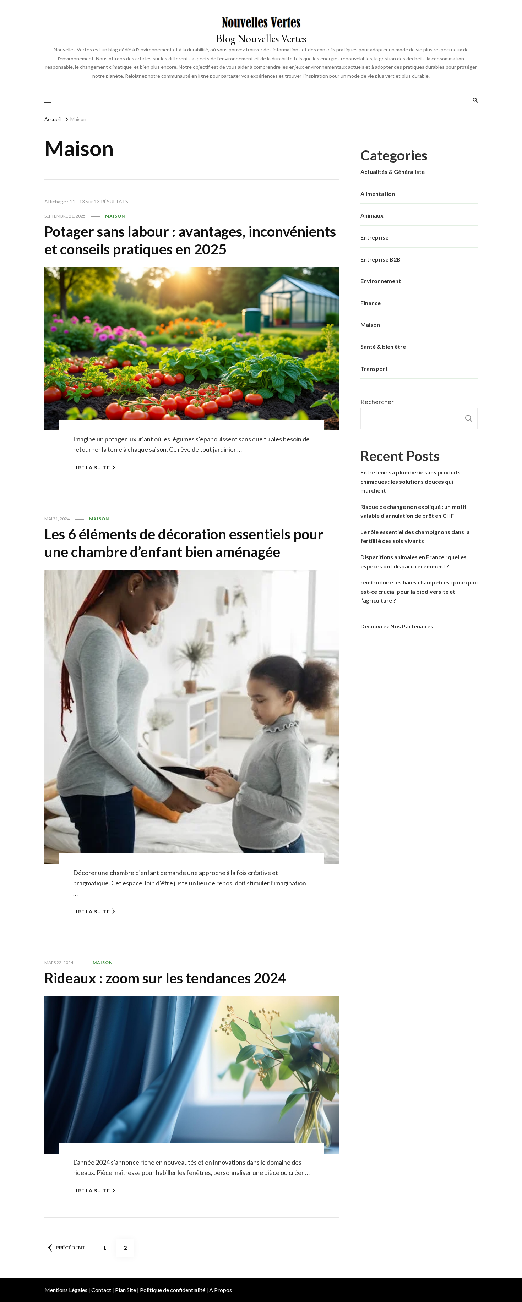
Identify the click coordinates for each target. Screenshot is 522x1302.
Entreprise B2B (380, 259)
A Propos (220, 1289)
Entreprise (374, 237)
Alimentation (377, 193)
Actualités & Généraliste (392, 171)
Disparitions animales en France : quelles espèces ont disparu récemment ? (413, 562)
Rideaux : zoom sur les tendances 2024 (165, 978)
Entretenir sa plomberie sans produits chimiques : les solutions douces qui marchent (410, 481)
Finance (370, 303)
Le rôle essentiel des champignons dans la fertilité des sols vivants (415, 536)
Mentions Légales (65, 1289)
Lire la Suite (91, 468)
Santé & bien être (383, 346)
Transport (374, 368)
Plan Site (125, 1289)
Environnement (380, 281)
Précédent (71, 1248)
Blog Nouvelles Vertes (261, 38)
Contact (101, 1289)
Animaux (372, 215)
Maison (115, 216)
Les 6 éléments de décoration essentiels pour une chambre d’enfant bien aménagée (183, 543)
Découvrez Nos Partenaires (396, 626)
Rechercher (377, 402)
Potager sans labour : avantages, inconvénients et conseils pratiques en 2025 (190, 240)
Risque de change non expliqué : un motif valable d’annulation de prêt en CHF (413, 511)
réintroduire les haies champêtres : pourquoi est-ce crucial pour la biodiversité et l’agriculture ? (419, 591)
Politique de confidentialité (172, 1289)
